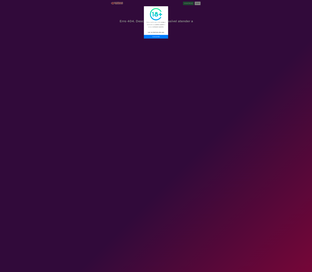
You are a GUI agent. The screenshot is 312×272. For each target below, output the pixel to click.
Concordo (156, 36)
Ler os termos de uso (156, 32)
